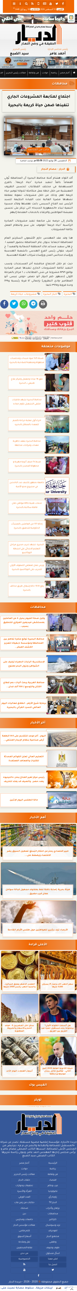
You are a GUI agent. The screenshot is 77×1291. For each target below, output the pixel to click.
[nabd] (38, 3)
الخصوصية (24, 1259)
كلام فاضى (24, 1231)
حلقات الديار (24, 1180)
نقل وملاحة (24, 1242)
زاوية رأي (53, 1197)
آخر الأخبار (37, 723)
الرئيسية (53, 1163)
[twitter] (57, 3)
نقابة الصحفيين (24, 1248)
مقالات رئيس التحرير (16, 73)
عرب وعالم (53, 1185)
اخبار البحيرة (50, 294)
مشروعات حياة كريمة (24, 294)
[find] (26, 3)
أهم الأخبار (38, 817)
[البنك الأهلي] (38, 19)
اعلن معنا (53, 1259)
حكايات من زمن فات (24, 1202)
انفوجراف (52, 1231)
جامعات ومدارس (24, 1219)
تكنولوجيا (52, 1191)
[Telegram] (33, 304)
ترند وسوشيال (52, 1225)
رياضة (54, 73)
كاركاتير (52, 1219)
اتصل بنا (53, 1265)
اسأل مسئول (53, 1253)
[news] (44, 3)
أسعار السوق (24, 1236)
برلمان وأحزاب (53, 1208)
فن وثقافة (34, 73)
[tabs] (14, 3)
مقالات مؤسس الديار (24, 1225)
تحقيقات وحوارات (24, 1185)
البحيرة (68, 294)
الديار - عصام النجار (53, 169)
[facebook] (63, 3)
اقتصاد (52, 1180)
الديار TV (53, 1202)
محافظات (59, 84)
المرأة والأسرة (24, 1191)
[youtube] (51, 3)
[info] (20, 3)
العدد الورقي (24, 1197)
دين (24, 1214)
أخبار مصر (64, 73)
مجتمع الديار (53, 1236)
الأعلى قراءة (38, 944)
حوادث (45, 73)
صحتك (24, 1208)
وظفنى (52, 1242)
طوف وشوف (52, 1248)
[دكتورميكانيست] (38, 63)
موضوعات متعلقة (55, 346)
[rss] (32, 3)
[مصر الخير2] (38, 325)
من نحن (24, 1253)
